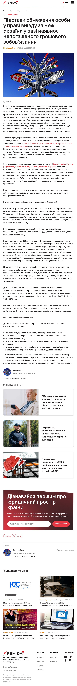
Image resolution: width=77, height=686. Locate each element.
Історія (53, 658)
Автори (40, 670)
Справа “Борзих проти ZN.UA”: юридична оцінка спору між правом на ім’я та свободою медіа (56, 604)
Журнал (40, 666)
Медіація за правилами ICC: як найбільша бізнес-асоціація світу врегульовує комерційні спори (17, 604)
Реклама (53, 662)
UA (62, 2)
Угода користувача (10, 670)
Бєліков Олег (18, 550)
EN (66, 2)
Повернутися (12, 15)
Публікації (7, 48)
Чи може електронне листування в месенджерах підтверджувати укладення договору (55, 637)
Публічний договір (10, 667)
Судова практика (50, 600)
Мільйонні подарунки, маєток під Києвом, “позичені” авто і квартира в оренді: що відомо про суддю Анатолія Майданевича (20, 637)
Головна (6, 11)
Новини (14, 11)
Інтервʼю (40, 662)
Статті (15, 48)
